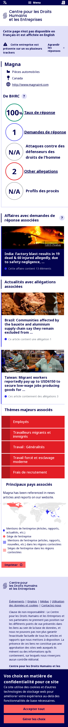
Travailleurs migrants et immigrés (32, 434)
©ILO (58, 368)
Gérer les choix (34, 719)
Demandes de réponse (45, 132)
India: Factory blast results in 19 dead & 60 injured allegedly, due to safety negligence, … (32, 257)
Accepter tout (34, 709)
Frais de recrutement (30, 472)
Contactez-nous (51, 605)
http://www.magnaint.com (30, 85)
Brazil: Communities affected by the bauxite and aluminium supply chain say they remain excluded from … (32, 326)
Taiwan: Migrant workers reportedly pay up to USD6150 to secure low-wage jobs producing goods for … (32, 383)
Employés (21, 421)
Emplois (32, 601)
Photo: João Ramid (51, 311)
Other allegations (41, 171)
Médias (44, 601)
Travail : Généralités (29, 447)
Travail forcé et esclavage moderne (33, 459)
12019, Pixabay (53, 245)
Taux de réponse (39, 112)
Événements (16, 601)
